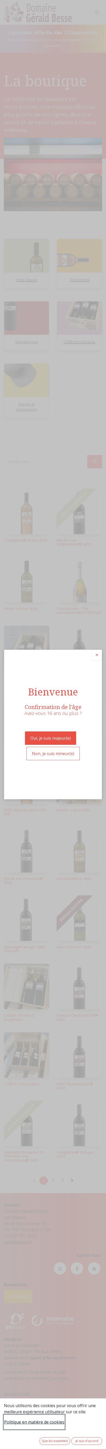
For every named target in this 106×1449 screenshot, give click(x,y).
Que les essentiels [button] (55, 1441)
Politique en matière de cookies (34, 1422)
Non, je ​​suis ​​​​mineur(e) (53, 753)
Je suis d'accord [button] (86, 1441)
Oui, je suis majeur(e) (50, 738)
